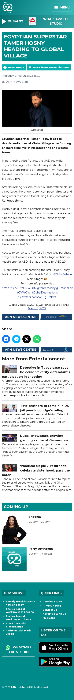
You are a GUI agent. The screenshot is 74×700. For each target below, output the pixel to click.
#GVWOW (23, 292)
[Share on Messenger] (16, 339)
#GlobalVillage (62, 274)
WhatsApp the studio (20, 650)
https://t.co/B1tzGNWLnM (19, 288)
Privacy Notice (52, 605)
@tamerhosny (46, 288)
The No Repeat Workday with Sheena (20, 611)
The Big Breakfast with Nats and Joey (20, 603)
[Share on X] (26, 339)
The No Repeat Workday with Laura (18, 618)
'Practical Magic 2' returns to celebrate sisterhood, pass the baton (36, 470)
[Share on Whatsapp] (37, 339)
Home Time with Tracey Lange (16, 625)
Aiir (23, 687)
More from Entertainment (51, 67)
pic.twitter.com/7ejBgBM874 (37, 297)
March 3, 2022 (37, 308)
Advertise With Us (54, 613)
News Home (16, 67)
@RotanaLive (65, 288)
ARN (13, 687)
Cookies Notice (52, 601)
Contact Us (50, 609)
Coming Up (16, 506)
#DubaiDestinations (44, 292)
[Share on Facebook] (6, 339)
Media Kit (49, 618)
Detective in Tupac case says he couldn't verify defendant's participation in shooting (36, 372)
